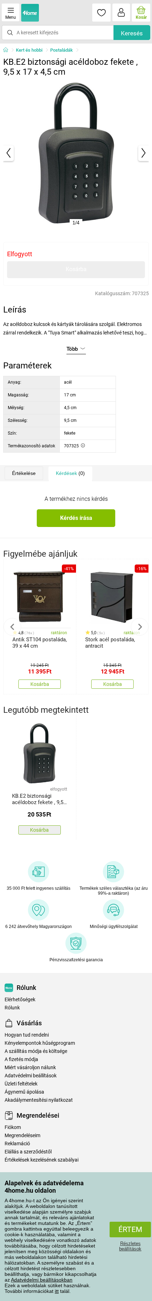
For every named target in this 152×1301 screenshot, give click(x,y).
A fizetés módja (21, 1059)
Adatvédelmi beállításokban (41, 1280)
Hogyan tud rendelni (27, 1035)
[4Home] (8, 50)
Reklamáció (17, 1143)
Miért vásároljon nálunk (30, 1067)
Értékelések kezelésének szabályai (41, 1160)
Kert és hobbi (29, 50)
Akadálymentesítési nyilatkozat (39, 1100)
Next (139, 627)
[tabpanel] (76, 153)
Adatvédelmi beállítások (31, 1075)
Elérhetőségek (20, 999)
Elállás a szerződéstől (28, 1151)
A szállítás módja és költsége (36, 1051)
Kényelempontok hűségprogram (40, 1043)
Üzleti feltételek (21, 1084)
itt (57, 1291)
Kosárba (76, 269)
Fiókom (13, 1127)
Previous (12, 627)
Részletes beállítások (130, 1246)
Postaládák (61, 50)
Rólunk (12, 1007)
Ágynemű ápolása (24, 1092)
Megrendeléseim (22, 1135)
